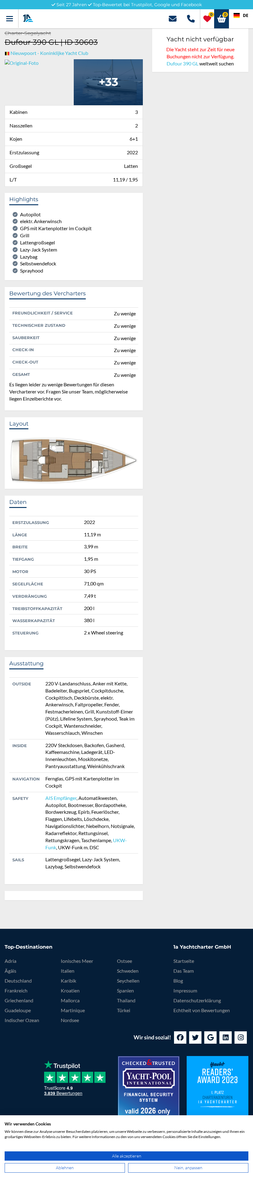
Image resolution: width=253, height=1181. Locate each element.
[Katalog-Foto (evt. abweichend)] (108, 81)
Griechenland (19, 1000)
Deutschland (18, 980)
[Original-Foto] (22, 62)
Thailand (126, 1000)
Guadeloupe (18, 1010)
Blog (178, 980)
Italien (67, 971)
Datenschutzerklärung (197, 1000)
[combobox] (241, 15)
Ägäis (10, 971)
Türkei (123, 1010)
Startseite (183, 961)
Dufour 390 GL (182, 63)
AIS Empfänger (61, 798)
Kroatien (70, 990)
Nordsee (70, 1020)
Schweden (128, 971)
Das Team (183, 971)
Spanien (125, 990)
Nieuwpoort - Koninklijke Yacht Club (49, 53)
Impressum (185, 990)
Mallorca (70, 1000)
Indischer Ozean (22, 1020)
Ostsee (124, 961)
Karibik (68, 980)
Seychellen (128, 980)
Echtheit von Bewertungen (201, 1010)
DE (245, 15)
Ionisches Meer (77, 961)
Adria (10, 961)
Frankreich (16, 990)
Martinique (73, 1010)
